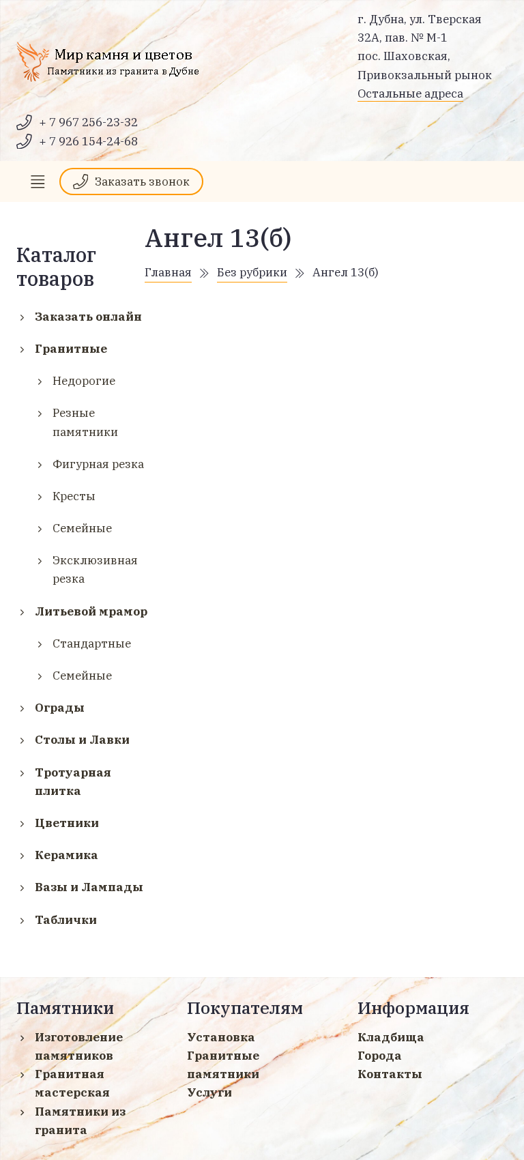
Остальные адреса (410, 93)
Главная (168, 272)
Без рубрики (252, 272)
